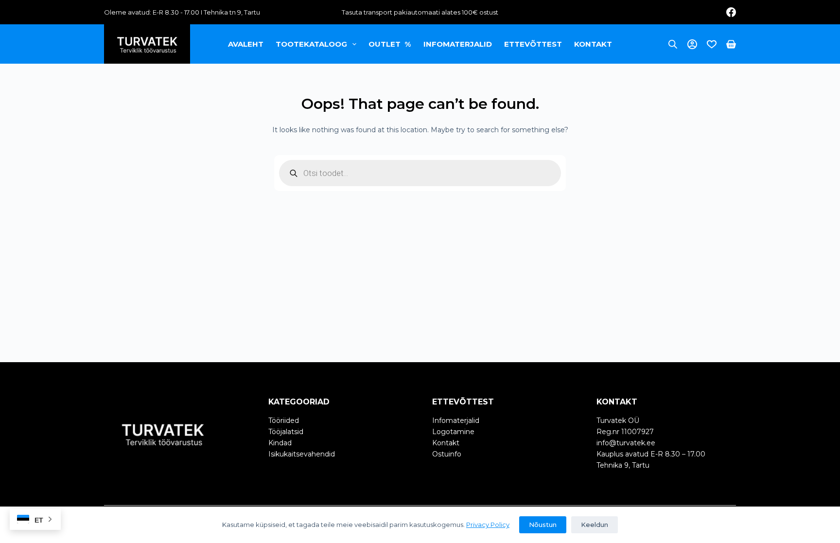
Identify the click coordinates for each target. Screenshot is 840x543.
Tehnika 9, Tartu (622, 465)
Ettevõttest (533, 44)
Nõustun (543, 524)
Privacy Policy (487, 524)
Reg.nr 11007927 (625, 431)
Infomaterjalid (457, 44)
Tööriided (283, 420)
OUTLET (389, 44)
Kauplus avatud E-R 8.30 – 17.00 (650, 454)
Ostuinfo (446, 454)
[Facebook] (731, 12)
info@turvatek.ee (625, 442)
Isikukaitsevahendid (301, 454)
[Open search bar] (673, 44)
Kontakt (593, 44)
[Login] (692, 44)
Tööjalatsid (285, 431)
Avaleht (245, 44)
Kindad (280, 442)
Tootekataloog (311, 44)
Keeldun (594, 524)
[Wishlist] (712, 44)
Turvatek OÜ (617, 420)
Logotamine (453, 431)
